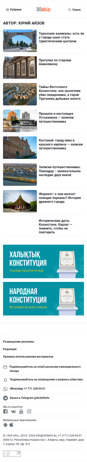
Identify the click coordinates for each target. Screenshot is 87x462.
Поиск (76, 9)
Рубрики (15, 9)
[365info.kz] (43, 9)
